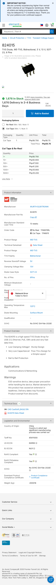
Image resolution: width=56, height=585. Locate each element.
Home (4, 38)
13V (31, 266)
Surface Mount (36, 313)
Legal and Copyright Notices (30, 552)
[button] (3, 25)
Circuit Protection (17, 38)
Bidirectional (35, 256)
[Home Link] (20, 25)
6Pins (32, 277)
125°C (32, 306)
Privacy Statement (9, 552)
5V (31, 261)
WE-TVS (33, 240)
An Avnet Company (10, 569)
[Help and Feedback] (50, 579)
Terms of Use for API (28, 556)
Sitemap (42, 556)
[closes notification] (53, 3)
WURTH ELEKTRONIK (39, 207)
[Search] (52, 31)
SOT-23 (33, 272)
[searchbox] (26, 31)
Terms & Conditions (10, 556)
